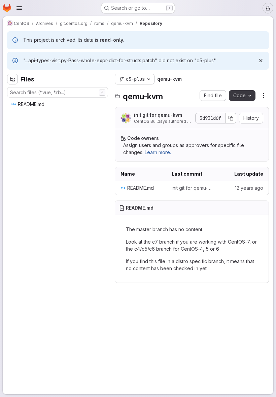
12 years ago (249, 188)
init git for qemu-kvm (158, 115)
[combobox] (57, 92)
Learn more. (158, 152)
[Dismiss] (261, 61)
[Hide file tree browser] (12, 79)
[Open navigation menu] (19, 8)
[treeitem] (58, 104)
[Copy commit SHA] (231, 118)
